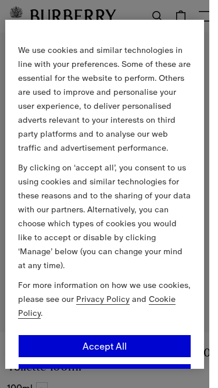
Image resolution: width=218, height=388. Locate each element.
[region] (104, 193)
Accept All (105, 346)
